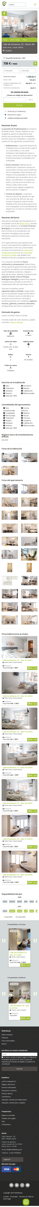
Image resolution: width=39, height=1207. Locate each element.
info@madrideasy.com (14, 1150)
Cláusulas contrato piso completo (13, 1103)
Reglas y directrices (8, 1084)
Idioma (6, 1159)
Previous (4, 24)
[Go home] (4, 4)
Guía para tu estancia (9, 1090)
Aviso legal (7, 1199)
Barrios (4, 1044)
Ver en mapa (15, 40)
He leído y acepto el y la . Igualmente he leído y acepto (19, 1060)
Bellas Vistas (24, 223)
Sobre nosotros (7, 1035)
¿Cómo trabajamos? (9, 1081)
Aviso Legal (22, 1057)
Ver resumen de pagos (19, 92)
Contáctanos (6, 1097)
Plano (25, 40)
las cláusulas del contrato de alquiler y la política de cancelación (18, 1061)
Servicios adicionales (9, 1087)
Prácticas (5, 1038)
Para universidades (8, 1041)
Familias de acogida (8, 1118)
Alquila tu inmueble (8, 1115)
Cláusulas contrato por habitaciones (14, 1100)
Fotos (5, 40)
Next (35, 24)
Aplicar (30, 100)
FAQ (3, 1121)
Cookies (6, 1197)
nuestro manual (16, 322)
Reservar (19, 105)
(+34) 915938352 (15, 1153)
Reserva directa (7, 1094)
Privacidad (13, 1197)
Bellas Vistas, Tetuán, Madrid (13, 47)
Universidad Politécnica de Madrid (17, 251)
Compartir (8, 50)
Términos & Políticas (26, 1197)
